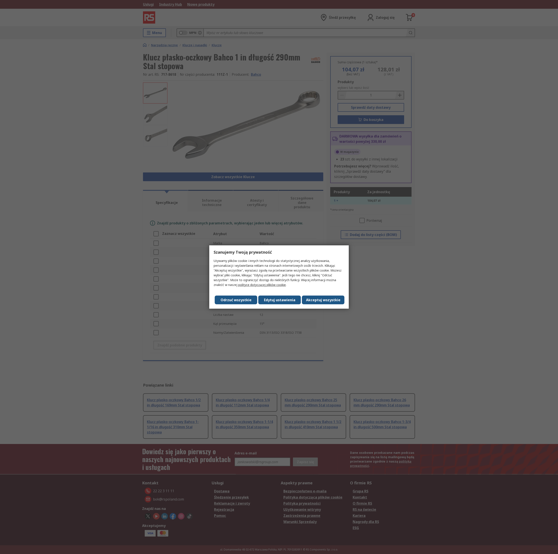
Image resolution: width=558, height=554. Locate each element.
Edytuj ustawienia (279, 300)
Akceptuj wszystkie (323, 300)
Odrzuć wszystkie (236, 300)
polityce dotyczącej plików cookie (262, 285)
